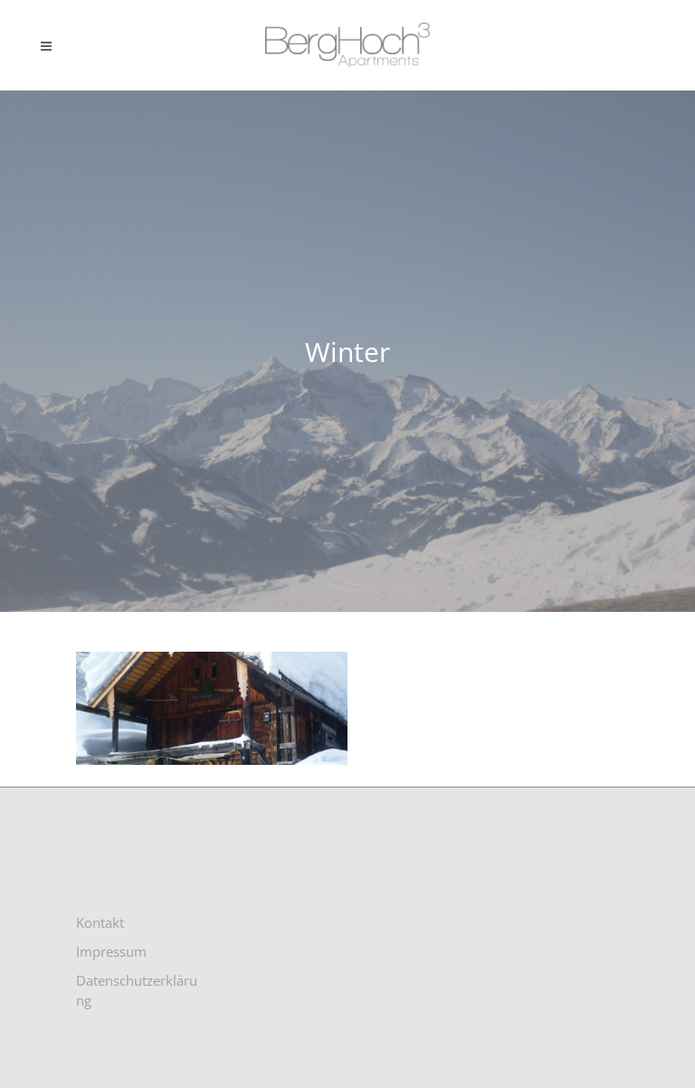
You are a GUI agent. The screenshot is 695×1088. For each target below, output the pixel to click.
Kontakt (100, 922)
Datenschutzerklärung (136, 990)
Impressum (111, 951)
